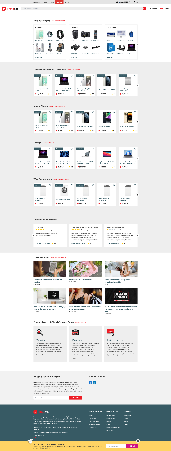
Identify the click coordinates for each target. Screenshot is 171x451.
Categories (153, 8)
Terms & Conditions (95, 424)
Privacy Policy (93, 427)
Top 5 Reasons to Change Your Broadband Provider (117, 281)
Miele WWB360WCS (113, 243)
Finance (126, 418)
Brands (108, 421)
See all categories (57, 20)
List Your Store (110, 418)
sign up (132, 446)
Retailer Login (110, 415)
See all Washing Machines (61, 179)
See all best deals (73, 69)
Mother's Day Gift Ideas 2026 (81, 280)
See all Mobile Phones (56, 106)
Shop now (38, 57)
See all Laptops (47, 142)
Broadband (36, 2)
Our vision (40, 340)
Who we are (77, 340)
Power (45, 2)
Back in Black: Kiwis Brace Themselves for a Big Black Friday (85, 308)
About (91, 415)
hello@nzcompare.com (40, 438)
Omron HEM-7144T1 (43, 243)
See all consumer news (57, 257)
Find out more (79, 322)
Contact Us (92, 418)
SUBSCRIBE (75, 398)
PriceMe (59, 2)
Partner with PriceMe (113, 427)
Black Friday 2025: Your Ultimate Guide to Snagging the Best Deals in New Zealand (121, 309)
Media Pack (110, 430)
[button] (33, 44)
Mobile (67, 2)
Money (52, 2)
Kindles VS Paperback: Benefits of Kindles (47, 281)
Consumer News (94, 421)
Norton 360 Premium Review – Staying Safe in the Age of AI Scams (49, 308)
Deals (161, 8)
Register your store (115, 340)
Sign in (167, 8)
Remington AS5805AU (78, 243)
